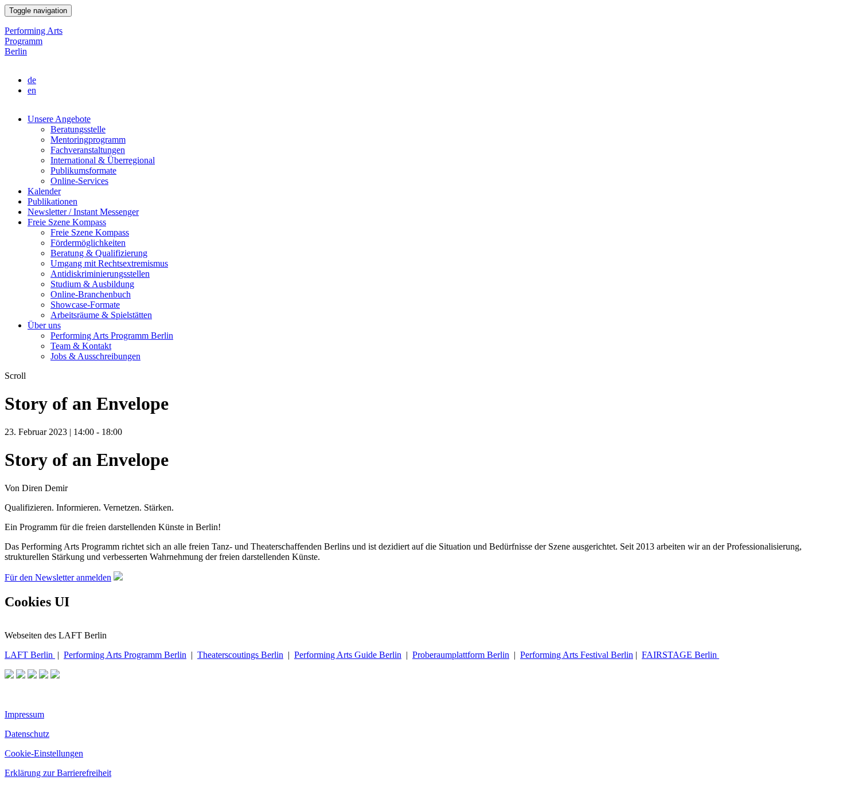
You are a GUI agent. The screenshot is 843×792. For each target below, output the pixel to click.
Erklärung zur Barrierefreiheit (58, 773)
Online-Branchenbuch (90, 294)
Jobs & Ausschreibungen (95, 356)
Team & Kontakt (80, 346)
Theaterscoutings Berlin (240, 655)
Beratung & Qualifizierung (98, 253)
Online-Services (79, 181)
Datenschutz (27, 734)
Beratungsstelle (78, 129)
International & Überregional (102, 160)
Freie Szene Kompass (67, 222)
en (32, 90)
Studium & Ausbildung (92, 284)
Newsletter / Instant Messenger (83, 212)
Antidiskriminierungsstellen (100, 274)
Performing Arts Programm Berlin (34, 41)
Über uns (44, 325)
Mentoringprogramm (88, 139)
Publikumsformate (83, 170)
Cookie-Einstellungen (44, 753)
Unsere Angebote (59, 119)
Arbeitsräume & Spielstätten (101, 315)
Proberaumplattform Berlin (460, 655)
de (32, 80)
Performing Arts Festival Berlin (576, 655)
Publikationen (52, 201)
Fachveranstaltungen (87, 150)
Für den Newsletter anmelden (58, 577)
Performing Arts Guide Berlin (347, 655)
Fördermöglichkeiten (88, 243)
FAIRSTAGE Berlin (680, 655)
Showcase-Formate (85, 304)
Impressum (24, 714)
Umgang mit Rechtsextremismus (109, 263)
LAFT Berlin (30, 655)
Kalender (44, 191)
